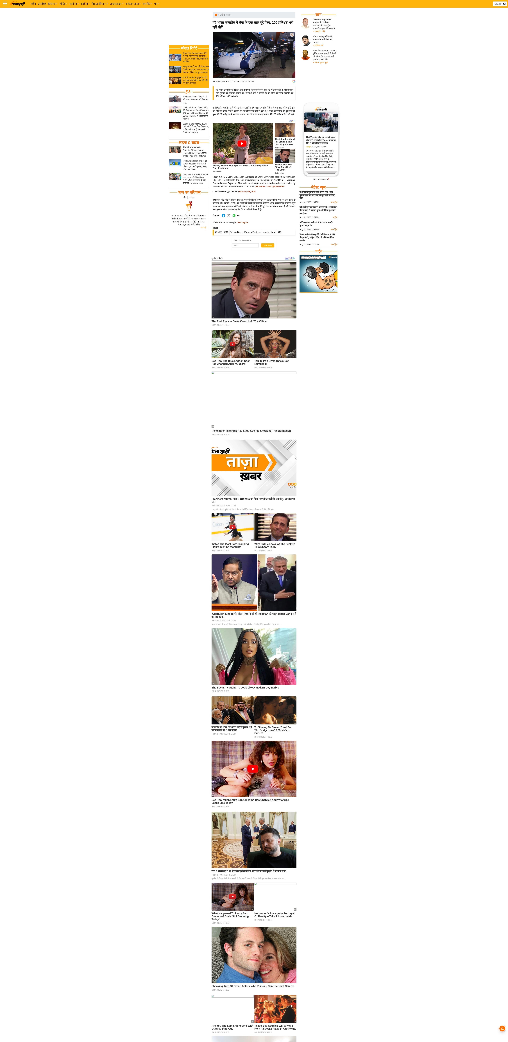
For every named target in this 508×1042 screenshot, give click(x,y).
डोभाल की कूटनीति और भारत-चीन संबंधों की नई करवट (323, 39)
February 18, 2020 (247, 192)
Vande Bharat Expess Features (245, 232)
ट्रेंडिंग (188, 92)
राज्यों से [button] (73, 4)
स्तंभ (318, 15)
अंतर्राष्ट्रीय (42, 4)
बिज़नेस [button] (51, 4)
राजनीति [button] (146, 4)
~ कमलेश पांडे (319, 31)
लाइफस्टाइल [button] (115, 4)
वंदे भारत (218, 232)
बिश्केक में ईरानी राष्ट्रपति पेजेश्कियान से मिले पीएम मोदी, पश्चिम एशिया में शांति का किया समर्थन (317, 237)
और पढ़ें (203, 228)
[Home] (216, 14)
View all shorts (320, 179)
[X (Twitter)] (292, 48)
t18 (279, 232)
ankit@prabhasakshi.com (224, 81)
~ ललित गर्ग (318, 45)
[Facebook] (292, 43)
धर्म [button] (155, 4)
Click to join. (242, 222)
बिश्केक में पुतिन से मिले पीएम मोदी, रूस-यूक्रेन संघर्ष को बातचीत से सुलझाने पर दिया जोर (317, 195)
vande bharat (269, 232)
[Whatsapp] (234, 217)
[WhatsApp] (292, 54)
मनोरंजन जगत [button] (132, 4)
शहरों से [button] (84, 4)
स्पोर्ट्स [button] (62, 4)
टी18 (226, 232)
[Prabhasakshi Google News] (293, 81)
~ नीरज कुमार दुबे (320, 62)
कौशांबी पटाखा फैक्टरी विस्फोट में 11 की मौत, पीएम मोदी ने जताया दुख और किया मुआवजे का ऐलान (318, 210)
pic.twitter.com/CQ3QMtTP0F (269, 186)
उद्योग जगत (225, 14)
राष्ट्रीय (33, 4)
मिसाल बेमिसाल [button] (99, 4)
